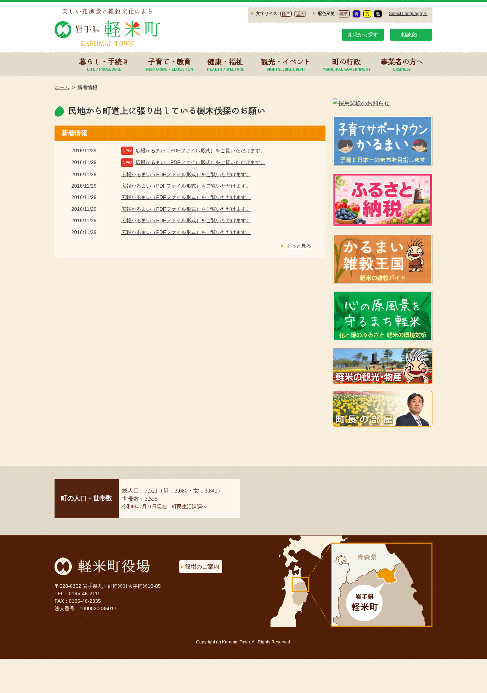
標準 (286, 13)
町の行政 (346, 61)
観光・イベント (286, 61)
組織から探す (363, 34)
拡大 (300, 13)
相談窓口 (411, 34)
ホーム (62, 87)
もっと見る (298, 246)
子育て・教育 (169, 61)
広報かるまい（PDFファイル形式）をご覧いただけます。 (200, 150)
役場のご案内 (202, 567)
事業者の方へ (402, 61)
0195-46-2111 (84, 593)
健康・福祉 (225, 61)
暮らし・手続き (104, 61)
